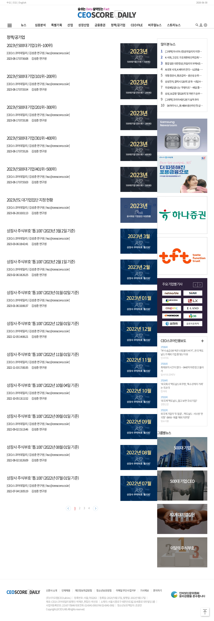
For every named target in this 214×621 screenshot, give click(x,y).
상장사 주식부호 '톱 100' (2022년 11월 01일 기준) (43, 354)
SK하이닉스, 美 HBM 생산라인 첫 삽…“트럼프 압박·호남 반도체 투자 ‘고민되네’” (185, 105)
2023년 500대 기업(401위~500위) (31, 169)
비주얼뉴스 (155, 25)
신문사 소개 (51, 590)
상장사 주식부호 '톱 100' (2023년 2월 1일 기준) (41, 262)
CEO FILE (137, 25)
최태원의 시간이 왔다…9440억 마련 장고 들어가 (182, 369)
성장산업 (83, 25)
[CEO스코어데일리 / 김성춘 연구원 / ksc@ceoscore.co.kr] (38, 53)
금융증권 (100, 25)
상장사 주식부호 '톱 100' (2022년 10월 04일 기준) (43, 385)
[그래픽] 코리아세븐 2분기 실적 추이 (182, 99)
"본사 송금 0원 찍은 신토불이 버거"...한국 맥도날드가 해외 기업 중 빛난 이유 (182, 352)
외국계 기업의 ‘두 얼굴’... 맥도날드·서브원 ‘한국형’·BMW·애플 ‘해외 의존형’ (182, 416)
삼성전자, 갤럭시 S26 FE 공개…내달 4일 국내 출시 (184, 81)
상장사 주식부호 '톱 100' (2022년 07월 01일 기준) (43, 478)
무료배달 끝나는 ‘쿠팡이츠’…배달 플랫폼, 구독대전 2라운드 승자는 (184, 87)
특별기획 (56, 25)
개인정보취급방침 (83, 590)
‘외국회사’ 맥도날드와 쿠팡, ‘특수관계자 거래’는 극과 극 (182, 386)
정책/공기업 (118, 25)
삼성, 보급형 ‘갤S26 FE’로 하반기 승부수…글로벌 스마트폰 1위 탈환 (184, 93)
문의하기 (157, 590)
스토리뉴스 (174, 25)
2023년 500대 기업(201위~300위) (31, 107)
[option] (182, 135)
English (22, 2)
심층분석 (40, 25)
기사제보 (144, 590)
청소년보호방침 (103, 590)
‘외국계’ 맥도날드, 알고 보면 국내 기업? (179, 401)
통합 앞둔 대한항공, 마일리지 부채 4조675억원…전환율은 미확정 (184, 63)
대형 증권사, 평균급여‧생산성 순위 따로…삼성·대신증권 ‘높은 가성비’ (184, 75)
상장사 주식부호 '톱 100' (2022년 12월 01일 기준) (43, 323)
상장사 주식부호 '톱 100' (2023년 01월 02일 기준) (43, 292)
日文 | (15, 2)
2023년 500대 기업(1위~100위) (29, 45)
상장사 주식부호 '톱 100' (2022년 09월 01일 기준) (43, 416)
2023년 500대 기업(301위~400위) (31, 138)
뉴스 (23, 25)
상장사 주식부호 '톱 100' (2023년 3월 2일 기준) (41, 231)
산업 (70, 25)
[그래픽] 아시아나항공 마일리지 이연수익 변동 (184, 51)
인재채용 (66, 590)
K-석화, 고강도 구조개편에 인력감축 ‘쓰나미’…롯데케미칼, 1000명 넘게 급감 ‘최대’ (184, 57)
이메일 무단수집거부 (126, 590)
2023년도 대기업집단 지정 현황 (30, 200)
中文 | (9, 2)
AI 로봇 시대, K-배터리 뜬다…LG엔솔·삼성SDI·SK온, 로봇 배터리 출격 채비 (184, 69)
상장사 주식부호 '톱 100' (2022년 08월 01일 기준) (43, 447)
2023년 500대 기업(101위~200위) (31, 76)
